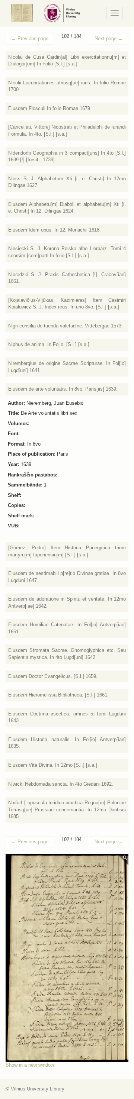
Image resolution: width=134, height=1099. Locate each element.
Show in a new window (30, 1065)
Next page (109, 38)
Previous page (29, 38)
